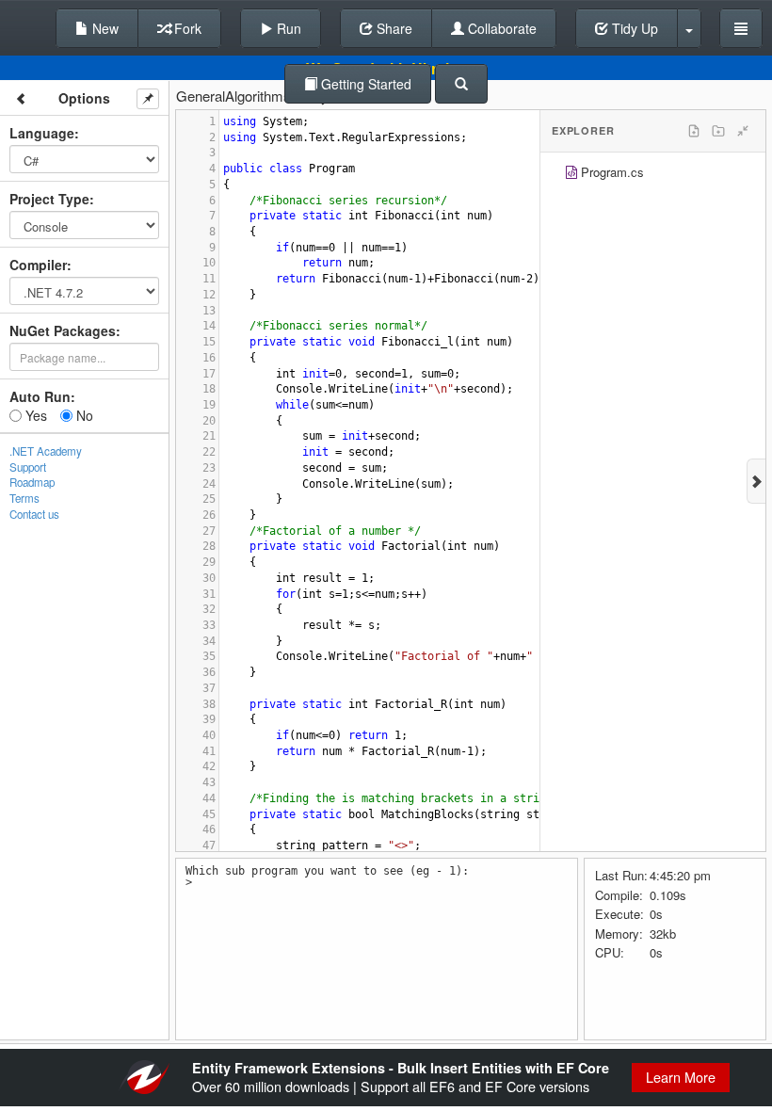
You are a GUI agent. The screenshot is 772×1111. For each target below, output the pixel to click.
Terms (24, 498)
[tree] (652, 174)
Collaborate (500, 28)
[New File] (694, 131)
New (103, 28)
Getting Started (364, 83)
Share (392, 28)
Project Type (49, 198)
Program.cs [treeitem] (612, 172)
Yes (34, 415)
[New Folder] (718, 131)
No (82, 415)
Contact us (34, 514)
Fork (185, 28)
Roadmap (32, 482)
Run (287, 28)
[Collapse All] (743, 131)
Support (27, 467)
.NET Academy (45, 451)
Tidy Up (633, 28)
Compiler (38, 264)
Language (41, 132)
